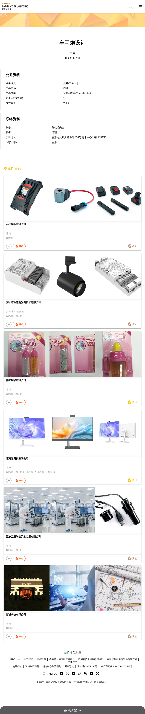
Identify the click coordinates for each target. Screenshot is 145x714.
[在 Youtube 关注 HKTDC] (91, 673)
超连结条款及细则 (52, 666)
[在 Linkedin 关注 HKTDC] (73, 673)
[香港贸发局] (72, 652)
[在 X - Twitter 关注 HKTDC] (67, 673)
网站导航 (69, 666)
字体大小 (72, 662)
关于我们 (28, 659)
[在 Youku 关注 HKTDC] (97, 673)
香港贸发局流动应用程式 (62, 659)
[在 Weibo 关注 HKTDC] (79, 673)
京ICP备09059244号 (87, 666)
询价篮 (72, 710)
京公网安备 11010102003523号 (116, 666)
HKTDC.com (14, 659)
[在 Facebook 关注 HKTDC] (61, 673)
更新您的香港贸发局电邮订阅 (122, 659)
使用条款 (17, 666)
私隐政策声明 (32, 666)
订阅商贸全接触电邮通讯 (90, 659)
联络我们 (41, 659)
